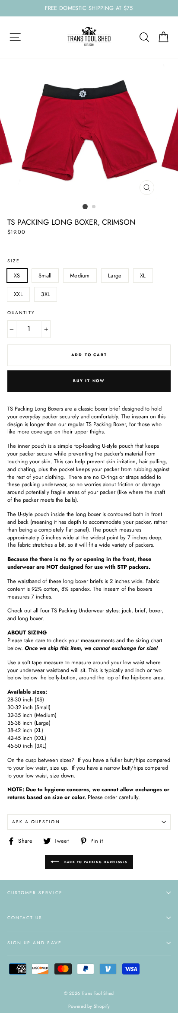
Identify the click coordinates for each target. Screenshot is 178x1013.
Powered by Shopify (89, 1006)
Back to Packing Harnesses (95, 862)
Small (45, 275)
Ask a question (36, 822)
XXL (18, 294)
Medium (80, 275)
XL (143, 275)
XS (17, 275)
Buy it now (89, 380)
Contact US (24, 917)
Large (115, 275)
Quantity (21, 313)
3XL (45, 294)
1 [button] (85, 206)
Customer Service (35, 892)
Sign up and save (34, 943)
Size (13, 261)
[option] (89, 8)
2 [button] (94, 207)
